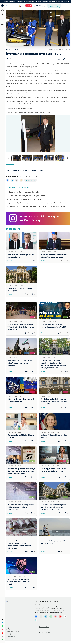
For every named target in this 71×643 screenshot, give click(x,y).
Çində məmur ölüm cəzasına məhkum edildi (24, 192)
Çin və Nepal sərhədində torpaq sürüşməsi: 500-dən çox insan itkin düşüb (35, 203)
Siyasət (10, 260)
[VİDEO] (54, 311)
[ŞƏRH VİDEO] (21, 455)
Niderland (33, 170)
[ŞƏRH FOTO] (21, 347)
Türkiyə (42, 170)
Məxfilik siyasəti (44, 633)
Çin (8, 170)
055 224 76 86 (11, 636)
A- (59, 59)
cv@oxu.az (9, 629)
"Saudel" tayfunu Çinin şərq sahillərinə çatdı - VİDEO (27, 196)
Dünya (43, 477)
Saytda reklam (44, 627)
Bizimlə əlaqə (43, 630)
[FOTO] (21, 311)
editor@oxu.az (11, 634)
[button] (45, 6)
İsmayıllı (25, 170)
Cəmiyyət (10, 333)
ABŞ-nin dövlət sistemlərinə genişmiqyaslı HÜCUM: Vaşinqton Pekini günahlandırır (37, 206)
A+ (65, 58)
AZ (2, 5)
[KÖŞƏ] (54, 455)
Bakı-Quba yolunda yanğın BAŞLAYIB (29, 1)
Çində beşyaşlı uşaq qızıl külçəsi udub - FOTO (25, 199)
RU (2, 9)
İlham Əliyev (16, 170)
